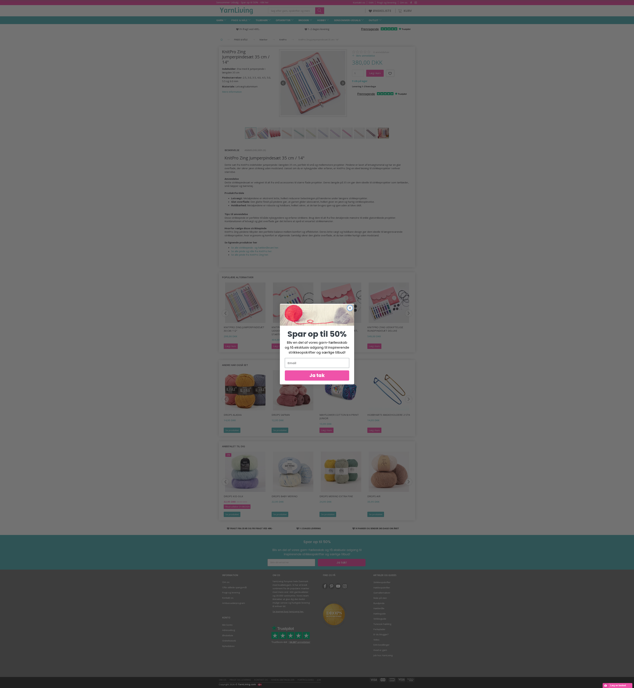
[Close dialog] (350, 308)
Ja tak (317, 375)
